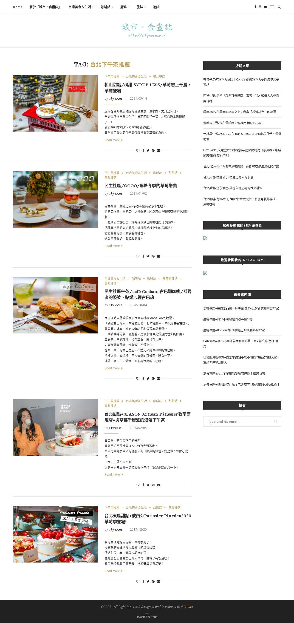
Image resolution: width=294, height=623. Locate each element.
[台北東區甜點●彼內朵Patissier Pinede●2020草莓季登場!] (55, 534)
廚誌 (123, 7)
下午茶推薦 (112, 76)
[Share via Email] (158, 150)
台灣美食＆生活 (79, 7)
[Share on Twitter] (148, 150)
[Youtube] (265, 7)
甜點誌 (173, 173)
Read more (112, 140)
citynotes (115, 98)
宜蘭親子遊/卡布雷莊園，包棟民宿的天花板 (232, 123)
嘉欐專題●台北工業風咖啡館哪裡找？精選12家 (234, 373)
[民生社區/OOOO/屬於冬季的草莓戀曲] (55, 199)
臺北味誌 (159, 76)
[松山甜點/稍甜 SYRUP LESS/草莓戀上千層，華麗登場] (55, 103)
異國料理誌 (170, 279)
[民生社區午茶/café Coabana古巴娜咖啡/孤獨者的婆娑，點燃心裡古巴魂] (55, 305)
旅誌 (140, 7)
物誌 (156, 7)
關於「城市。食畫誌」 (45, 7)
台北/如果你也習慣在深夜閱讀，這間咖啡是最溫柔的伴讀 (241, 166)
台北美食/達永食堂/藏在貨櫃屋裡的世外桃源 (232, 188)
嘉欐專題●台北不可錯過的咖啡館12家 (228, 319)
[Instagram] (260, 7)
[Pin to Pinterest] (153, 150)
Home (18, 7)
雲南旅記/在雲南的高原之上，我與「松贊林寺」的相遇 (239, 112)
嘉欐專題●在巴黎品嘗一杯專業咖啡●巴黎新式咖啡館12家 (241, 308)
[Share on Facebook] (143, 150)
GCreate (187, 606)
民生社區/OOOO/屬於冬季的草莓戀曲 (141, 185)
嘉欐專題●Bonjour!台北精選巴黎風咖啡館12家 (234, 330)
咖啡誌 (105, 7)
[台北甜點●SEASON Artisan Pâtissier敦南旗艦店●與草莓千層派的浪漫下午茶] (55, 427)
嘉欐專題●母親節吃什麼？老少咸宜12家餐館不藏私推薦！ (241, 384)
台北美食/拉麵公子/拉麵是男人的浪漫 (228, 177)
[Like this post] (137, 150)
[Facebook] (255, 7)
